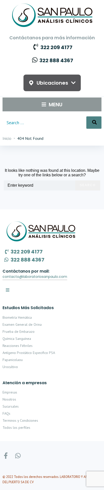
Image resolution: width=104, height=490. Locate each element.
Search (88, 185)
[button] (35, 277)
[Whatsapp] (18, 455)
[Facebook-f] (6, 455)
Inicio (7, 138)
